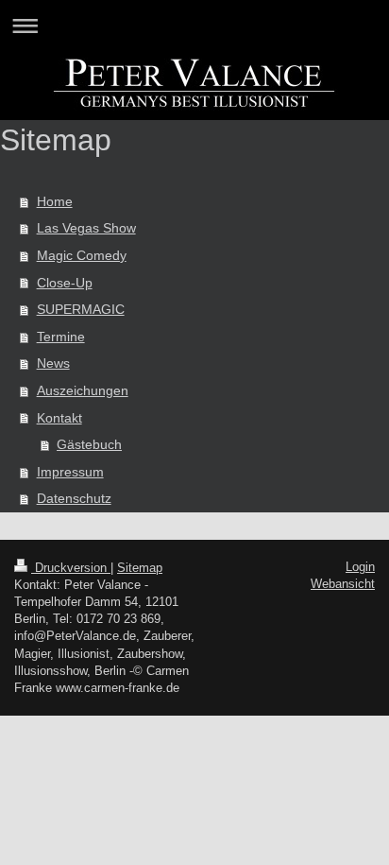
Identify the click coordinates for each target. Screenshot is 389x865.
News (53, 363)
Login (360, 567)
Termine (61, 336)
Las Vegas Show (86, 227)
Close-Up (65, 282)
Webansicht (343, 584)
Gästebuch (89, 444)
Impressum (70, 471)
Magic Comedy (82, 255)
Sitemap (139, 568)
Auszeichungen (82, 390)
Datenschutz (74, 498)
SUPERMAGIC (81, 309)
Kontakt (59, 417)
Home (55, 201)
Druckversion (70, 568)
